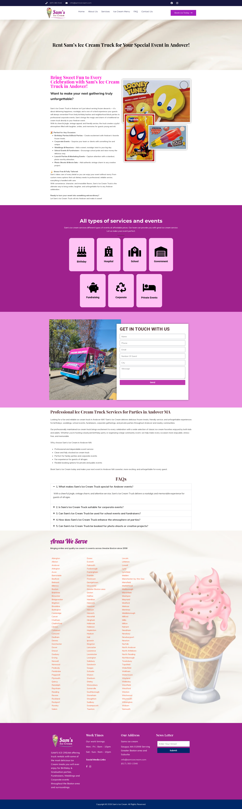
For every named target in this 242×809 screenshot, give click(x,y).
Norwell (55, 661)
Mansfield (126, 582)
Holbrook (91, 623)
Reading (55, 692)
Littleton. (126, 561)
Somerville (91, 688)
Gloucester (91, 585)
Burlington (56, 609)
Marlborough (127, 589)
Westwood (127, 695)
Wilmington (127, 702)
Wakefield (126, 668)
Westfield (126, 685)
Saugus (90, 668)
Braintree (56, 592)
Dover (54, 647)
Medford (126, 603)
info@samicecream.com (133, 759)
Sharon (90, 674)
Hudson (90, 633)
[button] (121, 487)
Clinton (55, 627)
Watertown (127, 674)
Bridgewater (57, 599)
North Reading (128, 654)
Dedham (55, 637)
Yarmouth (126, 709)
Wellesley (126, 681)
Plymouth (56, 678)
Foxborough (92, 568)
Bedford (55, 579)
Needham (126, 630)
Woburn (125, 705)
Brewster (56, 596)
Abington (56, 558)
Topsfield (126, 664)
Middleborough (128, 613)
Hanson (90, 609)
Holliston (91, 627)
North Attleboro (129, 650)
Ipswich (90, 640)
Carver (55, 616)
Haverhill (91, 616)
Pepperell (56, 674)
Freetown (91, 579)
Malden (125, 575)
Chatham (56, 620)
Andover (55, 565)
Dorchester (57, 644)
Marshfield (126, 592)
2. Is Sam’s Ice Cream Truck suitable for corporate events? (90, 507)
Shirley (90, 681)
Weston (125, 692)
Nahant (125, 627)
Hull (88, 637)
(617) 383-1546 (129, 763)
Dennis (55, 640)
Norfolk (125, 644)
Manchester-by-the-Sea (133, 579)
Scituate (90, 671)
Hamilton (91, 599)
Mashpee (126, 596)
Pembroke (56, 671)
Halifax (90, 596)
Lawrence (91, 650)
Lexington (91, 657)
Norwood (56, 664)
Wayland (126, 678)
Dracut (55, 650)
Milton (125, 623)
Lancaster (91, 647)
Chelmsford (57, 623)
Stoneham (91, 695)
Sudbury (90, 702)
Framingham (92, 572)
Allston (55, 561)
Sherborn (91, 678)
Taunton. (91, 709)
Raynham (56, 688)
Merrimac (126, 609)
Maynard (126, 599)
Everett (90, 561)
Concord (55, 633)
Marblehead (127, 585)
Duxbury (55, 654)
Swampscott (92, 705)
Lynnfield (126, 572)
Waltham (126, 671)
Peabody (56, 668)
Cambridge (56, 613)
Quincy (55, 681)
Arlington (56, 568)
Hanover (91, 606)
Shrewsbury (92, 685)
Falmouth (91, 565)
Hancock (91, 603)
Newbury (126, 633)
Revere (55, 695)
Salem (54, 709)
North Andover (129, 647)
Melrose (125, 606)
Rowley (55, 705)
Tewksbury (127, 661)
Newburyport (128, 637)
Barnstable (57, 575)
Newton (125, 640)
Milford (125, 616)
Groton (90, 592)
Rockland (56, 698)
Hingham (91, 620)
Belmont (55, 582)
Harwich (90, 613)
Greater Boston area (96, 589)
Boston (55, 589)
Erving (54, 657)
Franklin (90, 575)
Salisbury (91, 661)
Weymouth (127, 698)
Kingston (91, 644)
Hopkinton (91, 630)
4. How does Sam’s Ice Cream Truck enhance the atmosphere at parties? (98, 519)
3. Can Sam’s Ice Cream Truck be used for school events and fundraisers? (98, 513)
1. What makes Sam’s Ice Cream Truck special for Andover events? (94, 486)
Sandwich (91, 664)
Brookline (56, 606)
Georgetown (92, 582)
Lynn (124, 568)
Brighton (55, 603)
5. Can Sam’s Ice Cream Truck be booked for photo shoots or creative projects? (102, 526)
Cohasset (56, 630)
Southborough (93, 692)
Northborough (128, 657)
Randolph (56, 685)
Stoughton (91, 698)
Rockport (56, 702)
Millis (124, 620)
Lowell (125, 565)
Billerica (55, 585)
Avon (54, 572)
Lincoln (125, 558)
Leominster (92, 654)
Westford (126, 688)
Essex (89, 558)
